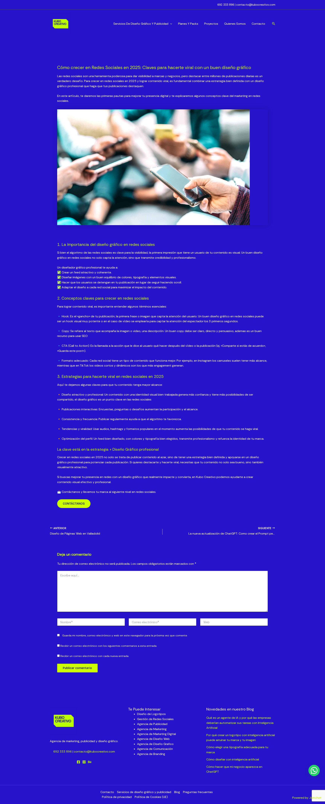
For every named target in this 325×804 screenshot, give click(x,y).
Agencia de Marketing (152, 729)
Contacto (258, 24)
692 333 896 (226, 5)
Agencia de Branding (151, 754)
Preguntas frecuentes (198, 792)
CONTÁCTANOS (74, 503)
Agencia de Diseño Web (153, 739)
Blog (177, 792)
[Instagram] (84, 762)
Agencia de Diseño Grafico (155, 744)
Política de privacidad (117, 797)
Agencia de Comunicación (155, 749)
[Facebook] (78, 762)
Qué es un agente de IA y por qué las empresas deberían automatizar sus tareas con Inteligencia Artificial (239, 723)
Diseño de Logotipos (151, 714)
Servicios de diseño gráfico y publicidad (140, 24)
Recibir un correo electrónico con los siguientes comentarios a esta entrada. (108, 645)
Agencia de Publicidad (152, 724)
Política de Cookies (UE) (151, 797)
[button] (170, 24)
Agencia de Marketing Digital (156, 734)
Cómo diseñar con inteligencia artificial (232, 759)
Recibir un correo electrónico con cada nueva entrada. (94, 656)
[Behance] (89, 762)
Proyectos (211, 24)
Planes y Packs (188, 24)
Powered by (306, 798)
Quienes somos (235, 24)
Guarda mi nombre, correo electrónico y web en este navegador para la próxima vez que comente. (125, 635)
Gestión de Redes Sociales (155, 719)
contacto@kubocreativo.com (255, 5)
